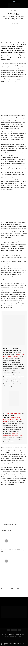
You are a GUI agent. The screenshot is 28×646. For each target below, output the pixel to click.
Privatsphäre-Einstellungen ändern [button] (7, 644)
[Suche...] (26, 1)
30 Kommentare (14, 23)
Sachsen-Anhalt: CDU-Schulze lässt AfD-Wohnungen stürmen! (13, 550)
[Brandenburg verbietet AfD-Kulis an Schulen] (14, 580)
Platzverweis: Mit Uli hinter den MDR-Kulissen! (11, 570)
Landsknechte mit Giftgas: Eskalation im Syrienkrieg (8, 524)
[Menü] (14, 1)
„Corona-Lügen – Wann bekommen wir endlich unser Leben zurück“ (12, 419)
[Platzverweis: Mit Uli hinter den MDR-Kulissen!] (14, 561)
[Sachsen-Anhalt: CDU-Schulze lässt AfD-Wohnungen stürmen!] (14, 541)
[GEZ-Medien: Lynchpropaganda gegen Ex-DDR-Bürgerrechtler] (14, 39)
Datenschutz (18, 636)
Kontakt (4, 634)
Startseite (3, 10)
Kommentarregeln (9, 636)
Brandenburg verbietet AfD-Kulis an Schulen (11, 588)
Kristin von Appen (9, 22)
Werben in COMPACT (20, 634)
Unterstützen (11, 634)
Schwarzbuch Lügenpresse (14, 413)
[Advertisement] (14, 98)
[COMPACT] (14, 5)
